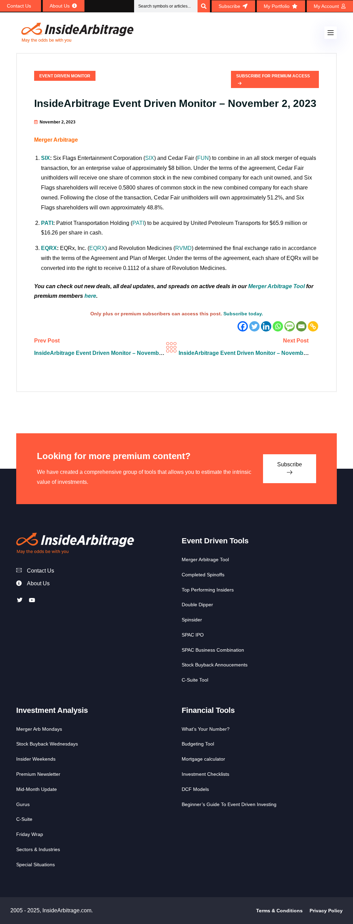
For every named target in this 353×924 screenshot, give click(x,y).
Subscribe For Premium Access (273, 76)
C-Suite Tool (195, 680)
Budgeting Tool (198, 744)
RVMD (183, 248)
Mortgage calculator (203, 759)
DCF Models (195, 789)
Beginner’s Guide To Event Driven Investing (229, 804)
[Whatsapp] (278, 326)
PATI (47, 223)
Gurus (23, 804)
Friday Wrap (29, 834)
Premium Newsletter (38, 774)
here (90, 296)
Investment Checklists (205, 774)
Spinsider (192, 619)
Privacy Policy (326, 910)
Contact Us (40, 571)
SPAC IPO (193, 635)
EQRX (49, 248)
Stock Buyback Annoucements (215, 664)
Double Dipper (197, 604)
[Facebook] (243, 326)
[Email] (301, 326)
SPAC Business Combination (213, 650)
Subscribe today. (243, 313)
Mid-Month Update (36, 789)
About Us (38, 583)
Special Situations (35, 864)
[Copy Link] (313, 326)
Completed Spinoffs (203, 574)
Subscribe (289, 464)
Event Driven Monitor (64, 76)
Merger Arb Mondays (39, 729)
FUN (203, 158)
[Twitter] (254, 326)
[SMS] (289, 326)
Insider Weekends (36, 759)
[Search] (204, 6)
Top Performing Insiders (208, 590)
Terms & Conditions (279, 910)
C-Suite (24, 819)
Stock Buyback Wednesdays (47, 744)
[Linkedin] (266, 326)
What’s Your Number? (206, 729)
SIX (45, 158)
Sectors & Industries (38, 849)
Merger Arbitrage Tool (276, 286)
